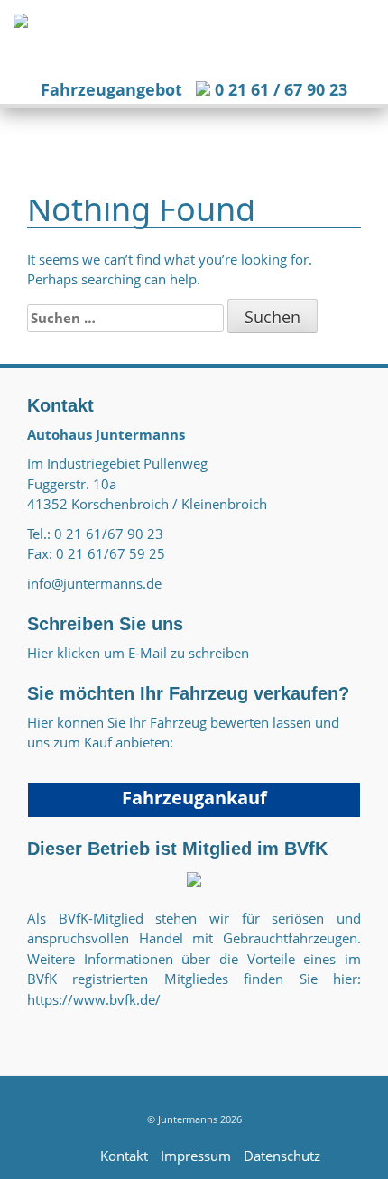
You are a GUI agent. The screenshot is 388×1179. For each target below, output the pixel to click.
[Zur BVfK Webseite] (194, 877)
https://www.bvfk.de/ (94, 999)
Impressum (196, 1156)
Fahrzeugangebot (111, 89)
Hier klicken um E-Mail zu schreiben (138, 653)
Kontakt (124, 1156)
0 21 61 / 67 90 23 (278, 89)
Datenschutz (282, 1156)
